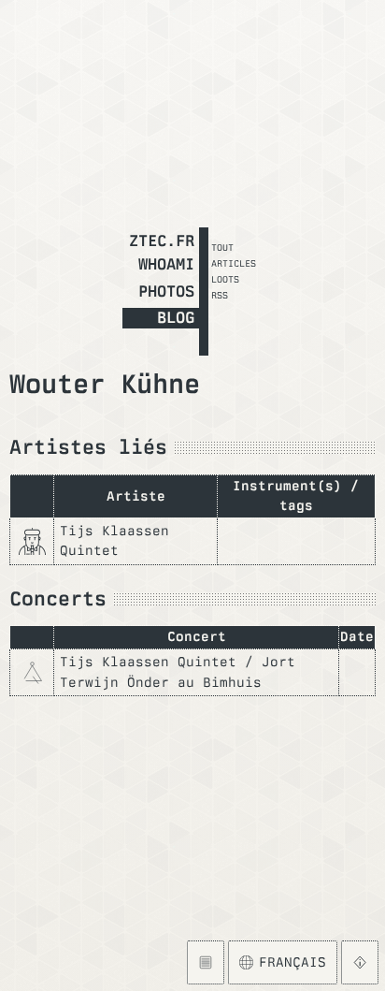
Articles (233, 263)
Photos (166, 291)
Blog (175, 317)
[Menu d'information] (359, 962)
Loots (225, 278)
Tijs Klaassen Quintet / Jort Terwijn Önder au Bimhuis (177, 672)
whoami (166, 264)
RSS (219, 294)
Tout (222, 247)
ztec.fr (161, 240)
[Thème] (205, 962)
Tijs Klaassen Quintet (114, 541)
